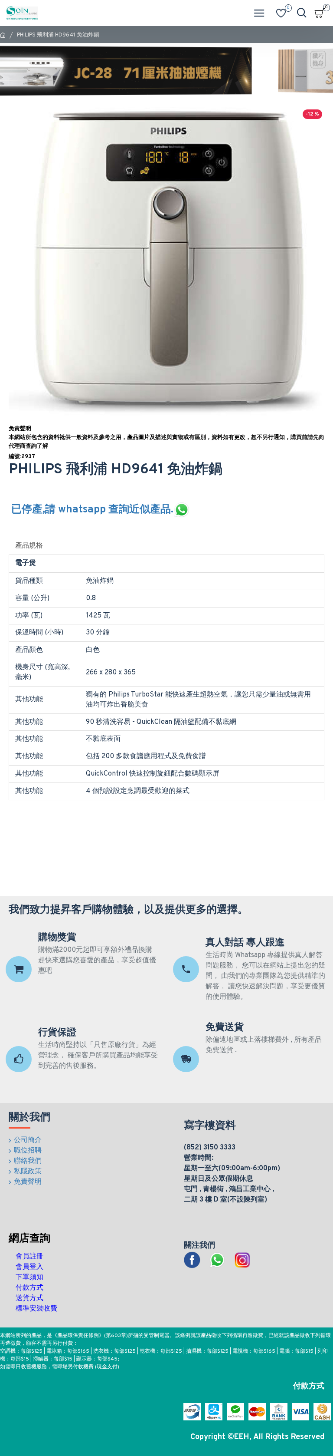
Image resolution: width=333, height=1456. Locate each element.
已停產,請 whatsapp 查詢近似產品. (92, 509)
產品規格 (29, 545)
